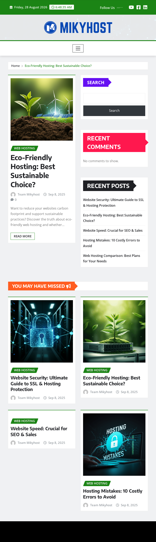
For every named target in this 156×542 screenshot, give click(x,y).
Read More (22, 236)
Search (95, 82)
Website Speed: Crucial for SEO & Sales (113, 230)
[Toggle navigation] (78, 48)
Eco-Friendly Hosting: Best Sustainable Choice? (58, 66)
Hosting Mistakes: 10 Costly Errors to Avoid (112, 494)
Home (15, 66)
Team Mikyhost (29, 194)
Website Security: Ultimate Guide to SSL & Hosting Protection (39, 383)
